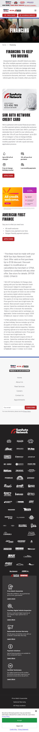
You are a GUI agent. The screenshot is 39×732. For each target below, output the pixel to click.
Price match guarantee (19, 698)
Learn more (11, 599)
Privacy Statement (23, 729)
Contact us (19, 395)
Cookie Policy (13, 729)
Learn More (11, 620)
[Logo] (12, 10)
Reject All (19, 726)
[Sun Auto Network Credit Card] (19, 100)
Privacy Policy (6, 716)
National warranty (19, 702)
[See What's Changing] (19, 3)
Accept (19, 720)
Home (4, 45)
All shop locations (19, 706)
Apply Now (8, 175)
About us (19, 382)
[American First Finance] (19, 198)
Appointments (19, 400)
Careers (19, 391)
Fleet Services (19, 386)
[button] (36, 711)
